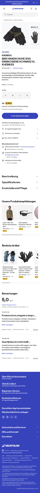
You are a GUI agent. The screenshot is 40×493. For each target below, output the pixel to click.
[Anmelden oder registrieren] (31, 8)
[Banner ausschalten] (33, 2)
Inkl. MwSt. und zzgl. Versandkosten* (12, 109)
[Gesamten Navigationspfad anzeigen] (2, 20)
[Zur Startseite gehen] (17, 8)
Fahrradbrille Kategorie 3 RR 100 (25, 223)
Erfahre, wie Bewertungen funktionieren (14, 307)
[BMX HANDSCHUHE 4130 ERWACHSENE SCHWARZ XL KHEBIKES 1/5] (15, 35)
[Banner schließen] (36, 2)
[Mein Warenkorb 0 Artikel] (36, 8)
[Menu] (4, 8)
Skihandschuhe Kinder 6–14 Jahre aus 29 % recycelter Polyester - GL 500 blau (10, 270)
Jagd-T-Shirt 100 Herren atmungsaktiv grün (10, 224)
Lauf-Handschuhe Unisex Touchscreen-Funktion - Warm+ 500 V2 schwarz (26, 269)
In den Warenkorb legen (20, 116)
